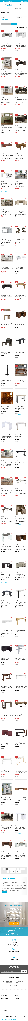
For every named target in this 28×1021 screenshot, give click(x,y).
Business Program (4, 998)
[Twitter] (12, 967)
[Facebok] (10, 967)
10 (13, 871)
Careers (2, 1005)
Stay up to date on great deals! (14, 969)
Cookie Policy (4, 1019)
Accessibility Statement (19, 1000)
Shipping (16, 995)
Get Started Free (14, 923)
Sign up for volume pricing (6, 1)
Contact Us (17, 998)
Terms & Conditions (14, 1018)
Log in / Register (4, 995)
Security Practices (12, 1019)
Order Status (3, 996)
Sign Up (24, 971)
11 (17, 871)
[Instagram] (18, 967)
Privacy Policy (23, 1018)
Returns (16, 996)
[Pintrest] (15, 967)
